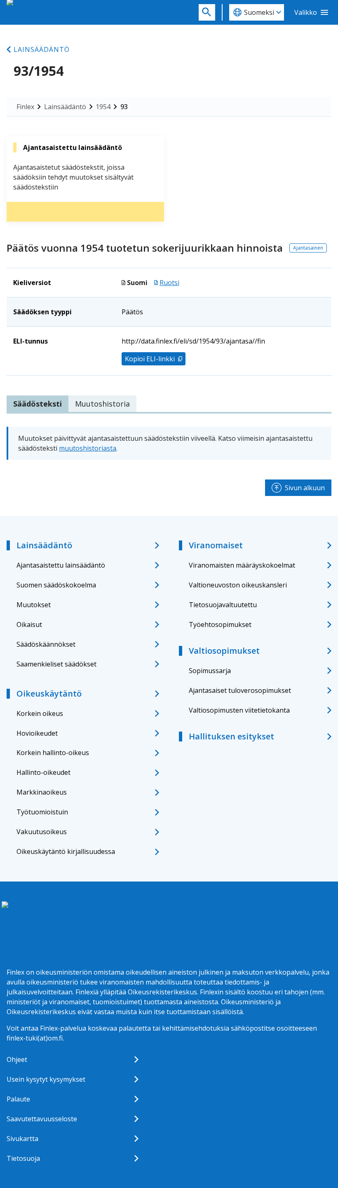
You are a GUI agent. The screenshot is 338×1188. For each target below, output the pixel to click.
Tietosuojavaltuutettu (223, 604)
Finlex (25, 106)
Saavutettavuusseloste (42, 1118)
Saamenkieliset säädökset (56, 664)
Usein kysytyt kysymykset (46, 1079)
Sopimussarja (210, 670)
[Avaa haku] (207, 12)
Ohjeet (17, 1059)
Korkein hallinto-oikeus (52, 752)
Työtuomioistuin (42, 811)
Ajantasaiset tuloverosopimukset (240, 690)
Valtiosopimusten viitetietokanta (239, 710)
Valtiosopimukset (224, 650)
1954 (103, 106)
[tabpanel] (169, 443)
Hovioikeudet (37, 733)
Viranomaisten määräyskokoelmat (242, 565)
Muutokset (33, 604)
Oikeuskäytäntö (49, 693)
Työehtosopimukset (220, 624)
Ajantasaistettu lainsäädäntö (60, 565)
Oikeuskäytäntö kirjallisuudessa (65, 851)
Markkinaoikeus (41, 792)
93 (124, 106)
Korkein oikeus (39, 713)
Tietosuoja (23, 1158)
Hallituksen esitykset (231, 736)
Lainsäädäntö (42, 49)
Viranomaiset (216, 545)
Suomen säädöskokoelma (56, 584)
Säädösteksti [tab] (37, 404)
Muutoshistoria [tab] (102, 404)
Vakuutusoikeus (41, 831)
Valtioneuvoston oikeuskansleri (238, 584)
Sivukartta (22, 1138)
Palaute (18, 1099)
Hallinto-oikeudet (43, 772)
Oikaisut (29, 624)
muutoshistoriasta (87, 448)
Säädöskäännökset (45, 644)
